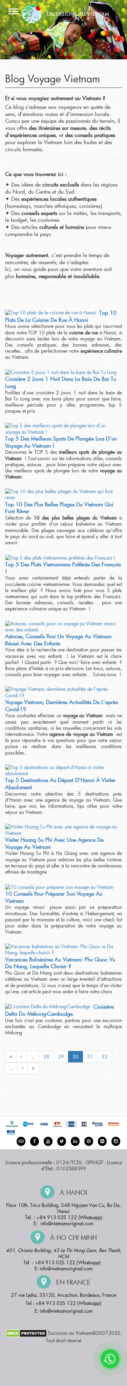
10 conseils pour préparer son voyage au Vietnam (53, 897)
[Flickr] (102, 1141)
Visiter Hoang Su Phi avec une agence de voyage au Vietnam (54, 843)
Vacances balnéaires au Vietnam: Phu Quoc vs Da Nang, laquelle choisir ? (60, 963)
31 (90, 1056)
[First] (11, 1056)
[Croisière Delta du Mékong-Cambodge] (47, 1006)
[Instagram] (115, 1141)
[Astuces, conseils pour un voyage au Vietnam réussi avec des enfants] (62, 627)
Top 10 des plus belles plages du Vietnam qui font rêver (59, 508)
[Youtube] (48, 1141)
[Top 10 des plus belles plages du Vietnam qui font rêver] (62, 494)
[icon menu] (13, 11)
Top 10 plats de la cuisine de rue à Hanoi (61, 316)
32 (105, 1056)
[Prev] (21, 1056)
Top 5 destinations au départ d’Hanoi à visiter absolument (60, 783)
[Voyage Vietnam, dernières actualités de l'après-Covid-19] (62, 692)
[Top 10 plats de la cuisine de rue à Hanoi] (50, 312)
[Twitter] (61, 1141)
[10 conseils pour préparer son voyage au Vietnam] (59, 886)
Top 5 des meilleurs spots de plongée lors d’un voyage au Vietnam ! (61, 442)
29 (61, 1056)
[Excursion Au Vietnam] (68, 13)
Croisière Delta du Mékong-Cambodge (59, 1010)
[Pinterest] (75, 1141)
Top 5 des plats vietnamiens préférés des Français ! (63, 568)
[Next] (22, 1068)
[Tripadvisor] (21, 1141)
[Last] (33, 1068)
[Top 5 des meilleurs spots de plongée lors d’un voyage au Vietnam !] (62, 429)
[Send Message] (110, 1359)
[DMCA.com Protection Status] (26, 1332)
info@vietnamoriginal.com (66, 1223)
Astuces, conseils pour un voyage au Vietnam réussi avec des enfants (58, 639)
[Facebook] (34, 1141)
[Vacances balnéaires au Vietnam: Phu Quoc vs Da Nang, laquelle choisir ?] (62, 949)
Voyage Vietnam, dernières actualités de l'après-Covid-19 (62, 705)
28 (46, 1056)
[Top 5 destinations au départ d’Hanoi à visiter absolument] (62, 770)
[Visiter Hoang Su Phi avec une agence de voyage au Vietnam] (62, 830)
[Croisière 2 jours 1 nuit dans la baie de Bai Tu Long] (61, 372)
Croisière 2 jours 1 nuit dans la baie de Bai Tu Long (60, 382)
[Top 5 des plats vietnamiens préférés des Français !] (60, 557)
